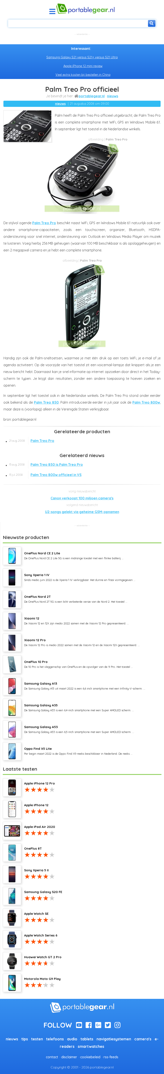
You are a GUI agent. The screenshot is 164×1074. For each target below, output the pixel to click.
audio (72, 1039)
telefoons (55, 1039)
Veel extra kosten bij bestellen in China (83, 75)
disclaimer (69, 1057)
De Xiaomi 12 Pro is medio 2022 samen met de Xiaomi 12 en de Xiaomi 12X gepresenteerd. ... (82, 642)
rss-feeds (111, 1057)
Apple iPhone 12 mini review (82, 66)
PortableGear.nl (92, 96)
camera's (142, 1039)
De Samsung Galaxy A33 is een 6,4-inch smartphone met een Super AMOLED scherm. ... (79, 707)
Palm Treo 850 (46, 402)
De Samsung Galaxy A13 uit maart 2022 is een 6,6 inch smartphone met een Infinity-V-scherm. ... (84, 685)
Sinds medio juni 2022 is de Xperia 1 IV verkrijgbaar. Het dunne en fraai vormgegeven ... (79, 577)
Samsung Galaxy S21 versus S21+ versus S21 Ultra (82, 57)
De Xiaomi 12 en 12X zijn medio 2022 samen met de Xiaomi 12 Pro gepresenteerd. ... (76, 620)
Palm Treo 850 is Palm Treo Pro (46, 464)
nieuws (112, 96)
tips (24, 1039)
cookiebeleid (90, 1057)
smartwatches (91, 1046)
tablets (87, 1039)
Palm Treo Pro (44, 223)
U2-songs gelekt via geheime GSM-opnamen (82, 512)
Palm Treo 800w (146, 402)
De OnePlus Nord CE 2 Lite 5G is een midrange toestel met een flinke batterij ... (73, 555)
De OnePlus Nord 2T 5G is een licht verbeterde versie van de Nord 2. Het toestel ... (75, 599)
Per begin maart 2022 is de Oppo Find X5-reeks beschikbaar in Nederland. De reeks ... (78, 751)
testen (37, 1039)
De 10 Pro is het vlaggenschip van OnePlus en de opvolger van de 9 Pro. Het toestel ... (78, 664)
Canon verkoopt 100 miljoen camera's (82, 498)
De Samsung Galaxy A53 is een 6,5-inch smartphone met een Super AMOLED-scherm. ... (79, 729)
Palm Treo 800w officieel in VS (45, 475)
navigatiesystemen (114, 1039)
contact (52, 1057)
